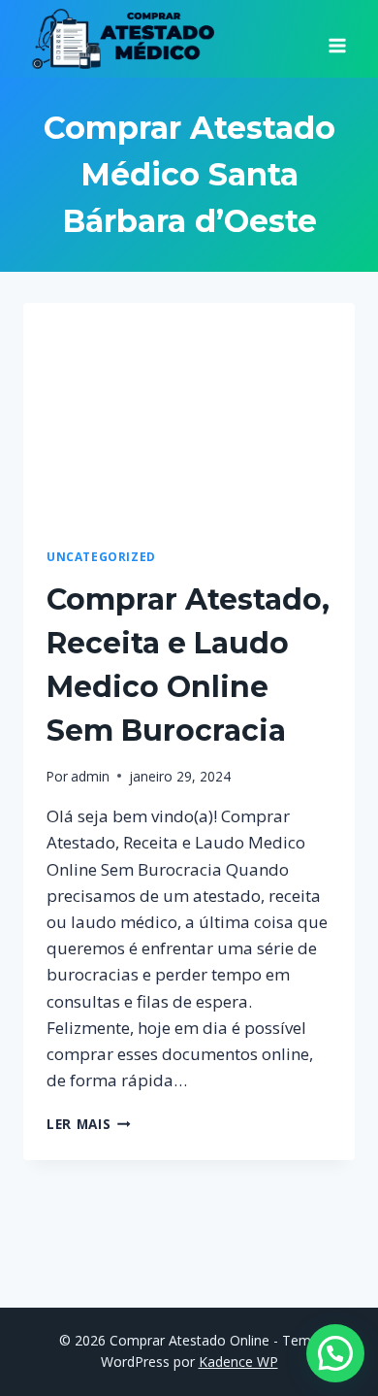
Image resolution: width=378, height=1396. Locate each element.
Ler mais (89, 1123)
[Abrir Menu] (337, 38)
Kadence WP (238, 1361)
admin (90, 776)
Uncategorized (101, 556)
